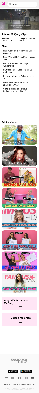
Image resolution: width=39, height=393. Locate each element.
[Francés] (19, 378)
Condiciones (31, 384)
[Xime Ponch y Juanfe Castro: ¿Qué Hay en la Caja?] (19, 198)
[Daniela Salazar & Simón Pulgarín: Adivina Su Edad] (19, 261)
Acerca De (7, 384)
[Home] (19, 360)
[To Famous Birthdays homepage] (4, 4)
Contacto (15, 384)
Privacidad (22, 384)
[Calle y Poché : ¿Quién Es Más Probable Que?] (19, 240)
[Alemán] (32, 378)
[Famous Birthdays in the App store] (13, 371)
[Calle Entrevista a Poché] (19, 282)
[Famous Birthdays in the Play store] (26, 371)
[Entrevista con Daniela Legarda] (19, 219)
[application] (19, 19)
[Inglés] (6, 378)
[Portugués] (12, 378)
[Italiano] (26, 378)
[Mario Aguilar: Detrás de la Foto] (19, 177)
